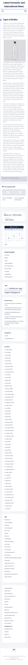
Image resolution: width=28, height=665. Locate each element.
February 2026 (9, 366)
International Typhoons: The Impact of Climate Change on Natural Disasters (13, 323)
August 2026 (9, 349)
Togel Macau (7, 274)
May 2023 (8, 447)
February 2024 (9, 422)
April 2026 (8, 360)
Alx (22, 659)
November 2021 (10, 497)
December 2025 (10, 372)
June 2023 (8, 444)
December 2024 (10, 394)
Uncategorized (6, 179)
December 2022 (10, 461)
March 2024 (9, 419)
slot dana (6, 271)
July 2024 (8, 408)
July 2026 (8, 352)
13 (14, 236)
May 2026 (8, 358)
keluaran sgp (15, 288)
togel (5, 290)
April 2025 (8, 383)
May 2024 (8, 413)
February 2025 (9, 388)
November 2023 (10, 430)
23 (22, 238)
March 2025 (9, 386)
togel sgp (20, 290)
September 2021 (10, 503)
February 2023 (9, 455)
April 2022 (8, 483)
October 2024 (9, 400)
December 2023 (10, 427)
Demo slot (7, 530)
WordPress (13, 659)
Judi (7, 335)
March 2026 (9, 363)
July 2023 (8, 441)
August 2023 (9, 439)
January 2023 (9, 458)
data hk (6, 257)
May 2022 (8, 480)
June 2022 (8, 478)
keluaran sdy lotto (8, 620)
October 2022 (9, 466)
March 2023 (9, 452)
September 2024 (10, 402)
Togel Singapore (8, 263)
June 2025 (8, 377)
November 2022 (10, 464)
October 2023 (9, 433)
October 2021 (9, 500)
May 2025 (8, 380)
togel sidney (7, 637)
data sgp (6, 525)
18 (8, 238)
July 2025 (8, 374)
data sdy (6, 536)
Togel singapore (8, 522)
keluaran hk (6, 288)
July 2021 (8, 508)
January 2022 (9, 491)
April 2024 (8, 416)
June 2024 (8, 411)
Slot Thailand (7, 268)
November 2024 (10, 397)
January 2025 (9, 391)
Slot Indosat (7, 547)
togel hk (6, 631)
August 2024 (9, 405)
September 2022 (10, 469)
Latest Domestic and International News (14, 4)
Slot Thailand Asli (8, 266)
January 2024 (9, 425)
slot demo (7, 255)
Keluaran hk (7, 519)
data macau (7, 590)
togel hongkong (10, 290)
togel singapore (12, 292)
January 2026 (9, 369)
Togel (5, 260)
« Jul (5, 244)
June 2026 (8, 355)
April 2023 (8, 450)
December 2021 (10, 494)
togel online (15, 290)
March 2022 (9, 486)
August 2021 (9, 505)
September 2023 (10, 436)
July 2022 (8, 475)
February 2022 (9, 489)
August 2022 (9, 472)
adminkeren (16, 178)
